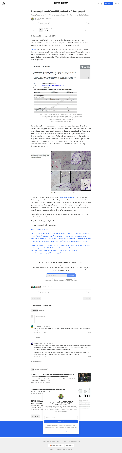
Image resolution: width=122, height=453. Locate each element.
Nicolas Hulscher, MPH (44, 382)
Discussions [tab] (43, 369)
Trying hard (37, 326)
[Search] (98, 3)
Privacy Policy (73, 427)
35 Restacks (51, 287)
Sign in (117, 3)
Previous (37, 299)
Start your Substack (56, 445)
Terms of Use (69, 425)
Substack (52, 449)
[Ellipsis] (90, 326)
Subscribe (108, 3)
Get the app (69, 445)
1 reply (38, 337)
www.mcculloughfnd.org (39, 229)
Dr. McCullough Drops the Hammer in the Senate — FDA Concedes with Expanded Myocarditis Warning (52, 375)
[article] (61, 379)
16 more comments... (36, 361)
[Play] (41, 30)
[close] (77, 394)
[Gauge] (88, 29)
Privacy (64, 441)
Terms (68, 441)
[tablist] (38, 310)
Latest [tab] (37, 369)
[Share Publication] (101, 3)
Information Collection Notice (60, 427)
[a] (84, 377)
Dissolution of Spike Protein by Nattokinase (48, 389)
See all (34, 416)
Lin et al (34, 49)
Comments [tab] (35, 310)
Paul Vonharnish (39, 343)
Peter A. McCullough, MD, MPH (43, 18)
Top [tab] (33, 369)
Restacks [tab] (41, 310)
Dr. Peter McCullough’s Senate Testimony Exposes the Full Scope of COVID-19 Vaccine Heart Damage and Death (53, 379)
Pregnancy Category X (66, 197)
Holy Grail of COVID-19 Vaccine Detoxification (44, 392)
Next (86, 299)
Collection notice (76, 441)
